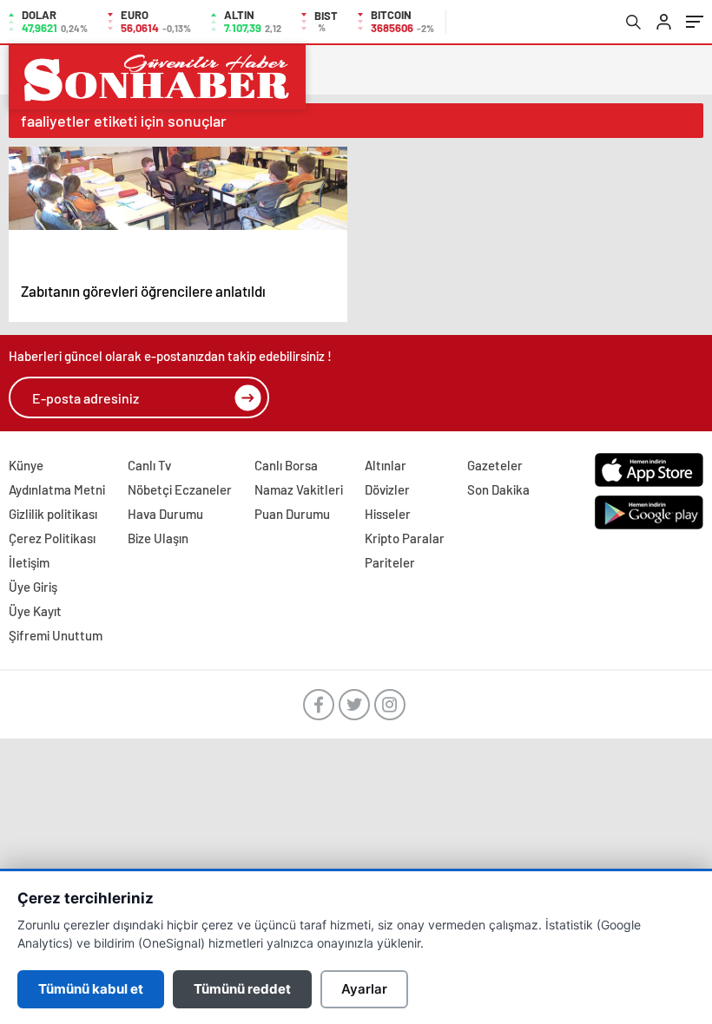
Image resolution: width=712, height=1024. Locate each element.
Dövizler (387, 489)
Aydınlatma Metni (57, 489)
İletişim (29, 562)
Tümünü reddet (242, 989)
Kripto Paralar (405, 538)
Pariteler (390, 562)
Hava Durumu (165, 514)
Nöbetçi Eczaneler (180, 489)
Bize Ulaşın (158, 538)
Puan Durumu (292, 514)
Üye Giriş (33, 586)
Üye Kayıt (35, 611)
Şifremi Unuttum (55, 635)
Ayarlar (364, 989)
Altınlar (385, 465)
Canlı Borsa (286, 465)
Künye (26, 465)
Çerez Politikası (52, 538)
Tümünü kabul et (90, 989)
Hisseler (388, 514)
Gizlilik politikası (53, 514)
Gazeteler (495, 465)
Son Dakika (498, 489)
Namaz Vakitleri (298, 489)
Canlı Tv (149, 465)
